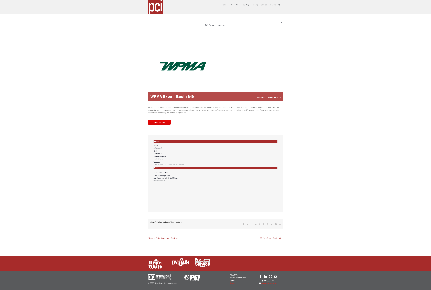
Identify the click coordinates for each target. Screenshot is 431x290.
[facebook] (260, 276)
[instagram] (270, 276)
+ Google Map (160, 180)
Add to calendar (159, 122)
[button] (279, 4)
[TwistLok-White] (180, 259)
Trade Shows (158, 159)
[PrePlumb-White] (202, 259)
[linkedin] (265, 276)
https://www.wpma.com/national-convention (169, 164)
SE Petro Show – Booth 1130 (270, 238)
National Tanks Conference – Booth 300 (163, 238)
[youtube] (275, 276)
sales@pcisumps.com (269, 283)
